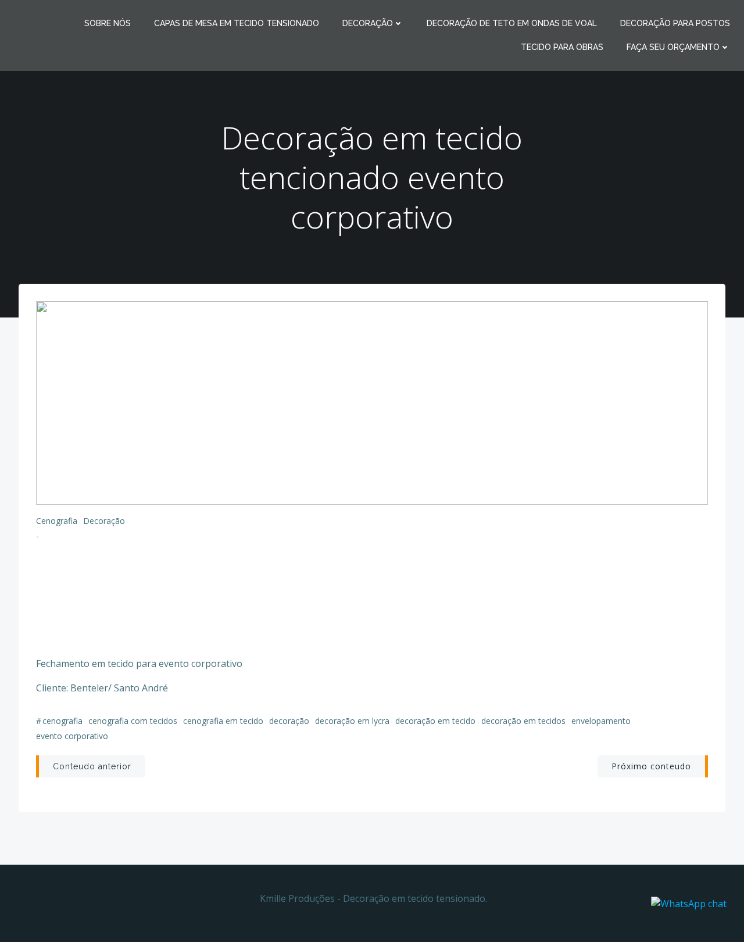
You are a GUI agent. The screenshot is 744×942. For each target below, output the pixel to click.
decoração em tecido (435, 720)
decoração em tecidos (523, 720)
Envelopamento (601, 720)
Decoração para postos (675, 23)
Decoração (367, 23)
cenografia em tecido (223, 720)
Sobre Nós (107, 23)
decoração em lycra (352, 720)
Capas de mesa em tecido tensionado (236, 23)
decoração (289, 720)
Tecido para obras (562, 47)
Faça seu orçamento (673, 47)
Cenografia (56, 520)
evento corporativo (72, 735)
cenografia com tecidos (132, 720)
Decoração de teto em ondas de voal (512, 23)
